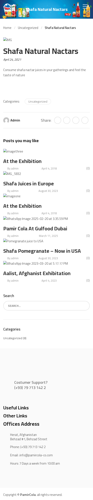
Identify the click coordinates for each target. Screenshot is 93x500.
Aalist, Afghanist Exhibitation (37, 273)
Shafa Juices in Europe (28, 183)
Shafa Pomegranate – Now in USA (42, 251)
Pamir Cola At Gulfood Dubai (35, 228)
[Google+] (75, 120)
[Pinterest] (84, 120)
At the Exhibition (22, 161)
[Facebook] (66, 120)
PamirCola (28, 495)
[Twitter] (57, 120)
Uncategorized (37, 101)
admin (15, 120)
